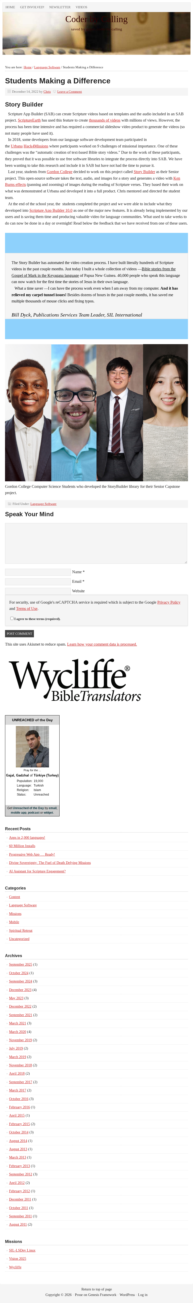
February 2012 (19, 1191)
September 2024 (20, 981)
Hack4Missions (36, 146)
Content (14, 897)
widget (48, 812)
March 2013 (17, 1157)
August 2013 (18, 1149)
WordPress (127, 1295)
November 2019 (20, 1040)
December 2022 (20, 1006)
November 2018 (20, 1065)
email (53, 808)
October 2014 (18, 1132)
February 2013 (19, 1166)
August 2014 (18, 1141)
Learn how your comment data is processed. (102, 644)
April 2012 (17, 1183)
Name (77, 572)
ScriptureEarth (29, 120)
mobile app (18, 812)
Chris (47, 91)
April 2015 (17, 1115)
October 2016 (18, 1099)
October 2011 (18, 1208)
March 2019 (17, 1057)
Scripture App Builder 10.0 (50, 210)
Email (76, 581)
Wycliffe (15, 1267)
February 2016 (19, 1107)
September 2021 (20, 1015)
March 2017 (17, 1090)
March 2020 (17, 1032)
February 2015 (19, 1124)
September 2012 (20, 1174)
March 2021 (17, 1023)
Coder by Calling (96, 19)
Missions (15, 914)
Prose (79, 1295)
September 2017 (20, 1082)
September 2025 (20, 964)
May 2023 (16, 998)
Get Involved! (32, 7)
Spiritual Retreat (20, 930)
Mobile (14, 922)
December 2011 (20, 1199)
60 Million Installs (22, 846)
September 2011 (20, 1216)
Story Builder (144, 172)
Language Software (43, 504)
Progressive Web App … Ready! (32, 854)
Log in (143, 1295)
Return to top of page (96, 1289)
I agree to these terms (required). (37, 619)
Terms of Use (26, 608)
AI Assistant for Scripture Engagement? (37, 871)
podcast (33, 812)
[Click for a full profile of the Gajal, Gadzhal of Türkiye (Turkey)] (32, 766)
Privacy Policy (168, 602)
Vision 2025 (17, 1259)
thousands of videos (104, 120)
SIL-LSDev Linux (22, 1250)
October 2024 (18, 973)
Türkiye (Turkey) (46, 775)
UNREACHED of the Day (32, 720)
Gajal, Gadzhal (17, 775)
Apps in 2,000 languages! (27, 838)
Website (78, 591)
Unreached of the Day (28, 808)
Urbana (17, 146)
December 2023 (20, 990)
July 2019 (16, 1048)
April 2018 (17, 1073)
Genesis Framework (102, 1295)
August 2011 (18, 1224)
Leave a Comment (69, 91)
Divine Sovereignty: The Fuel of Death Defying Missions (50, 863)
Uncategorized (19, 939)
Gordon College (59, 172)
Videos (81, 7)
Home (10, 7)
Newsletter (60, 7)
